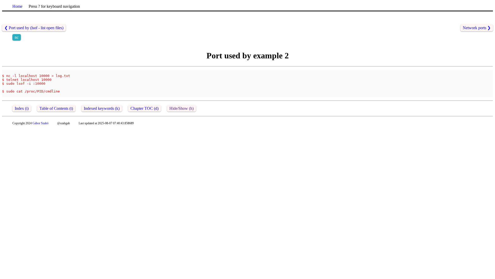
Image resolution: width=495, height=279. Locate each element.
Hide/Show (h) (181, 108)
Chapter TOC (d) (144, 108)
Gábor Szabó (40, 123)
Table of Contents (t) (56, 108)
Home (17, 6)
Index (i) (22, 108)
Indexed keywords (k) (102, 108)
